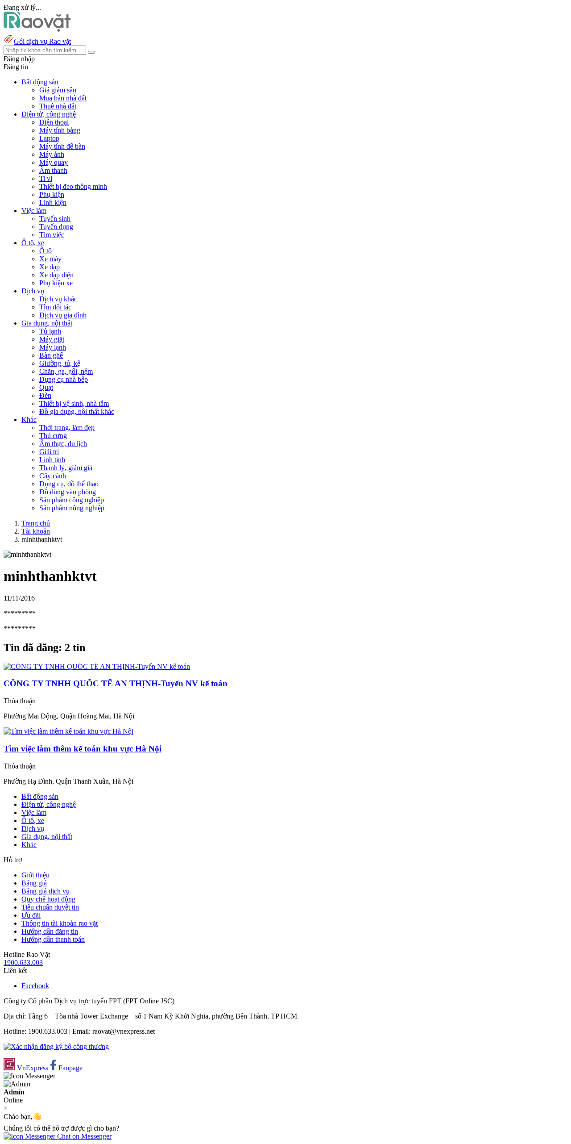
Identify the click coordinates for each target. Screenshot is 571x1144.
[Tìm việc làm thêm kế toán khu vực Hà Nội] (68, 731)
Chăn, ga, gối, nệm (66, 371)
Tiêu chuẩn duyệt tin (50, 907)
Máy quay (53, 162)
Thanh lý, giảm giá (65, 468)
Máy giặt (51, 339)
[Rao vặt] (37, 29)
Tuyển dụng (56, 226)
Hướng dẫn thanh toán (53, 939)
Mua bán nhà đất (63, 98)
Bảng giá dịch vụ (45, 891)
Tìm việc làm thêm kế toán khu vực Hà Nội (82, 748)
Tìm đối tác (55, 307)
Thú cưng (53, 435)
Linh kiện (52, 202)
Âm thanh (53, 170)
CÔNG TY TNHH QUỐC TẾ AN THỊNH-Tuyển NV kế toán (116, 683)
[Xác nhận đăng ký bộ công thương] (56, 1046)
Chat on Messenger (83, 1136)
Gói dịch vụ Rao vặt (42, 41)
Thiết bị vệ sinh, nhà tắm (74, 403)
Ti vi (45, 178)
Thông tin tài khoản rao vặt (59, 923)
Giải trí (49, 451)
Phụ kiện (51, 194)
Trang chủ (35, 523)
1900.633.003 (23, 962)
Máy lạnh (52, 347)
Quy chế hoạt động (48, 899)
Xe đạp (49, 267)
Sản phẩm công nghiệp (71, 500)
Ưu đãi (31, 915)
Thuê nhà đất (57, 106)
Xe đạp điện (56, 275)
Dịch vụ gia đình (63, 315)
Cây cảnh (52, 476)
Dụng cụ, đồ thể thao (69, 484)
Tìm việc (51, 234)
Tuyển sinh (54, 218)
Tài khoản (35, 531)
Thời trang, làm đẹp (67, 427)
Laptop (49, 138)
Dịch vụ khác (58, 299)
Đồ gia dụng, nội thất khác (76, 411)
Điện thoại (54, 122)
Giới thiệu (35, 875)
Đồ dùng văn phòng (67, 492)
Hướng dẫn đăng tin (49, 931)
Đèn (45, 395)
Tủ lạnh (50, 331)
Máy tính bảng (59, 130)
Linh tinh (52, 459)
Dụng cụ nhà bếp (63, 379)
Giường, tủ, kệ (59, 363)
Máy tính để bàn (62, 146)
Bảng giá (34, 883)
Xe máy (50, 259)
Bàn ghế (51, 355)
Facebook (35, 986)
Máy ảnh (51, 154)
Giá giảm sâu (57, 90)
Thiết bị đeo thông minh (73, 186)
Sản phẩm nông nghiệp (71, 508)
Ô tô (45, 251)
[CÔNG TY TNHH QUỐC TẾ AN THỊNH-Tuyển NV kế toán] (97, 666)
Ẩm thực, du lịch (63, 443)
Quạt (46, 387)
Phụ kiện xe (56, 283)
